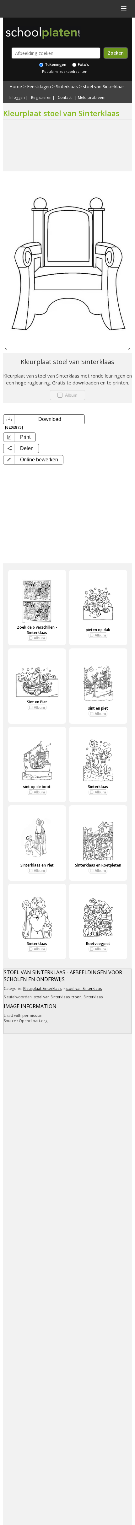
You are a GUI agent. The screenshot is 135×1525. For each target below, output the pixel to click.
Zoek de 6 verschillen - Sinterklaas (37, 630)
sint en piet (98, 708)
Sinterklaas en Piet (37, 865)
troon (77, 997)
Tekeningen (55, 64)
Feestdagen (39, 86)
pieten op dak (98, 629)
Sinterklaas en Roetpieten (98, 865)
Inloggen (17, 97)
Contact (65, 97)
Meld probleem (91, 97)
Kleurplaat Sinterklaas (42, 988)
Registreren (41, 97)
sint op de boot (37, 786)
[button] (33, 459)
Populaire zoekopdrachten (64, 71)
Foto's (83, 64)
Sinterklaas (67, 86)
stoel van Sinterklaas (104, 86)
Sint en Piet (37, 702)
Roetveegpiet (98, 943)
